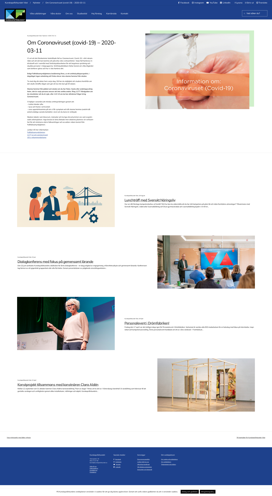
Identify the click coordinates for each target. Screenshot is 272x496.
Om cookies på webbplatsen (169, 459)
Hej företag (96, 13)
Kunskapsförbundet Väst (16, 2)
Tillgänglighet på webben (168, 464)
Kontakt (124, 13)
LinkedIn (226, 2)
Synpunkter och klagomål (144, 469)
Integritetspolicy (207, 492)
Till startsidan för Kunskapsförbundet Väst (251, 438)
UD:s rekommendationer (36, 137)
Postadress (93, 472)
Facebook (184, 2)
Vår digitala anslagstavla (144, 467)
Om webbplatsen (166, 462)
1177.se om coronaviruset (37, 135)
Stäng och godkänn (190, 492)
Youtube (118, 464)
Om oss (69, 13)
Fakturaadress (94, 468)
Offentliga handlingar (143, 464)
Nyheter (36, 2)
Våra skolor (55, 13)
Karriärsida (111, 13)
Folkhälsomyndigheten (36, 132)
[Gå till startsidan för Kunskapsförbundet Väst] (15, 15)
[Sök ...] (244, 13)
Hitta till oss (93, 466)
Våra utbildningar (38, 13)
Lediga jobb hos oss (143, 462)
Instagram (199, 2)
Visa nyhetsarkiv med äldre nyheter (19, 438)
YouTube (213, 2)
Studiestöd (82, 13)
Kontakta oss (93, 470)
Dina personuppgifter (143, 459)
